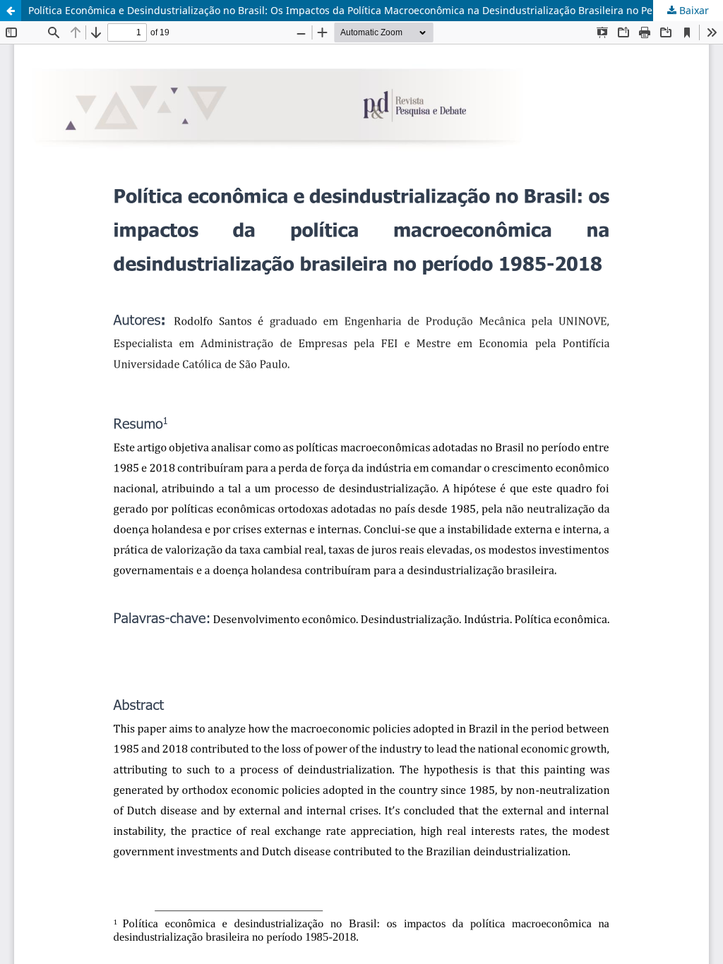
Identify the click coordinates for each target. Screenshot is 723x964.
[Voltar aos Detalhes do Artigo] (10, 10)
